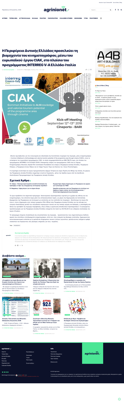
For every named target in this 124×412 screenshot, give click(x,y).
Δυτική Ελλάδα (24, 18)
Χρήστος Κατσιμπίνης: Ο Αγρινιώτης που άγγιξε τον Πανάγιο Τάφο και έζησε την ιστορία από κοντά (46, 282)
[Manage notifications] (119, 399)
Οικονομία (78, 18)
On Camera (37, 276)
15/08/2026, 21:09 (50, 293)
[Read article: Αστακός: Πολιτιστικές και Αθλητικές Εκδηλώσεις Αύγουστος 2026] (16, 306)
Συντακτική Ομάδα (9, 69)
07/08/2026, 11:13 (19, 328)
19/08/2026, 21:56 (19, 293)
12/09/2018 (20, 69)
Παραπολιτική (53, 18)
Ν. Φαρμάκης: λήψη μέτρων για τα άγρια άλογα (25, 188)
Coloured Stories (66, 18)
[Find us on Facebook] (115, 10)
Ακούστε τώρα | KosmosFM (105, 2)
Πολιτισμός (94, 18)
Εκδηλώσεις (6, 276)
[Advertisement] (62, 33)
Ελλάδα (35, 18)
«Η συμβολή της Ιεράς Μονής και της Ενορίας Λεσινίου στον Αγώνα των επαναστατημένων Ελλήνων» (14, 282)
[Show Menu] (101, 18)
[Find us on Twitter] (118, 10)
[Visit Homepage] (56, 9)
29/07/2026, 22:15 (81, 329)
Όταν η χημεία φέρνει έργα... (103, 106)
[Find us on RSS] (121, 10)
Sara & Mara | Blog (117, 2)
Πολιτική (43, 18)
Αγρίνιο (4, 18)
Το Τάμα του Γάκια (100, 91)
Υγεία (86, 18)
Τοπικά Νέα (13, 18)
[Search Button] (111, 10)
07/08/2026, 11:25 (81, 291)
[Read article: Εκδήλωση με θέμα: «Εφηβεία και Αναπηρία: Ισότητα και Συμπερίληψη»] (77, 306)
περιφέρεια (17, 225)
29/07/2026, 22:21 (50, 333)
